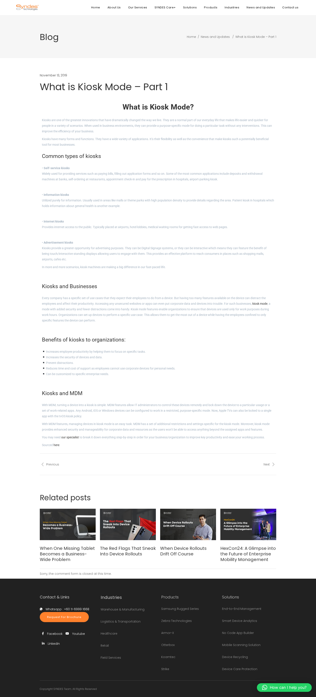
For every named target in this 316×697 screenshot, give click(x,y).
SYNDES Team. (62, 689)
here (56, 445)
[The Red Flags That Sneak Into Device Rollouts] (128, 524)
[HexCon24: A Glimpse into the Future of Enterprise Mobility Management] (248, 524)
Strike (165, 669)
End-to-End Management (241, 609)
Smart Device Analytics (239, 621)
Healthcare (109, 633)
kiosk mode (259, 303)
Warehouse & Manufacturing (122, 609)
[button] (284, 687)
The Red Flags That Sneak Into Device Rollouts (128, 551)
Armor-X (167, 633)
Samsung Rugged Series (180, 609)
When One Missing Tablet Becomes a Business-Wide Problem (67, 554)
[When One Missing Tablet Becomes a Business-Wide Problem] (68, 524)
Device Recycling (235, 657)
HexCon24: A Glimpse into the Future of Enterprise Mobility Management (248, 554)
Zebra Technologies (176, 621)
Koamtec (168, 657)
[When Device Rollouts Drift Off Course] (188, 524)
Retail (105, 645)
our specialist (70, 437)
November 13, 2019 (53, 75)
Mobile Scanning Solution (241, 645)
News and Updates (215, 37)
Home (191, 37)
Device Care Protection (239, 669)
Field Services (111, 657)
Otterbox (168, 645)
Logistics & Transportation (121, 621)
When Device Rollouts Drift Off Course (183, 551)
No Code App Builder (238, 633)
